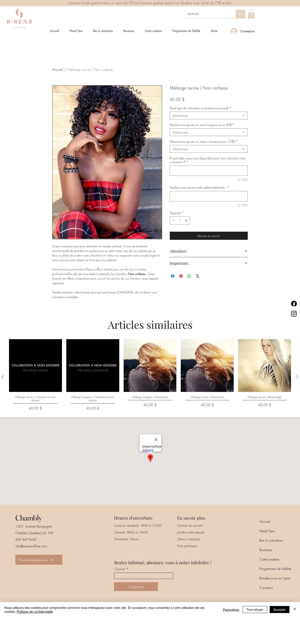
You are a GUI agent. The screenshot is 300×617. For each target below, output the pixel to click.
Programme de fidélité (275, 568)
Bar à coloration (271, 540)
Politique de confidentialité (35, 611)
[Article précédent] (2, 376)
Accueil (57, 69)
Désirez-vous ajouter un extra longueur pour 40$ (202, 125)
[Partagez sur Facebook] (172, 276)
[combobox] (209, 115)
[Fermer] (294, 609)
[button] (251, 13)
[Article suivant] (297, 376)
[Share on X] (197, 276)
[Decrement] (173, 220)
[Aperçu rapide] (35, 365)
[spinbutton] (180, 220)
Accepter (279, 609)
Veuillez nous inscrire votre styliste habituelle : (199, 187)
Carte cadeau (269, 559)
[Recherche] (240, 14)
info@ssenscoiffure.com (31, 546)
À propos (266, 587)
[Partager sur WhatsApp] (189, 276)
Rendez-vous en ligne (274, 578)
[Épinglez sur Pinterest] (181, 276)
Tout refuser (254, 609)
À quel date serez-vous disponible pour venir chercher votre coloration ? (207, 160)
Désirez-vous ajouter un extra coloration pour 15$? (204, 141)
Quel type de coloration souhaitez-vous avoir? (200, 108)
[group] (150, 377)
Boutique (265, 549)
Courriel (119, 569)
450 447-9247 (26, 539)
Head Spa (267, 530)
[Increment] (186, 220)
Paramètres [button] (231, 609)
